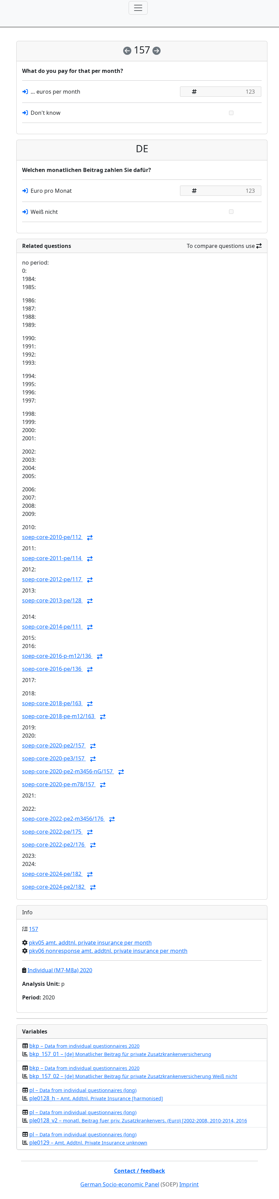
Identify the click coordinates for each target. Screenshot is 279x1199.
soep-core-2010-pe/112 (52, 537)
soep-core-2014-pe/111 (52, 626)
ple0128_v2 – (138, 1120)
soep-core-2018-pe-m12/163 (59, 716)
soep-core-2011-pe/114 (52, 558)
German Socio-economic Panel (119, 1184)
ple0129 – (88, 1142)
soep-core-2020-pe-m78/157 (59, 784)
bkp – (84, 1046)
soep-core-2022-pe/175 (52, 831)
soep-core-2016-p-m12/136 (57, 656)
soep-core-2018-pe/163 (52, 703)
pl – (82, 1090)
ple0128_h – (96, 1098)
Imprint (189, 1184)
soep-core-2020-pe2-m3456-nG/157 (68, 771)
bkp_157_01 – (120, 1054)
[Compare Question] (90, 537)
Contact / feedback (139, 1170)
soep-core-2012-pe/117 (52, 579)
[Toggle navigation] (138, 8)
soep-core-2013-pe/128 (52, 600)
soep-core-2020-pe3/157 (54, 758)
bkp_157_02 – (133, 1076)
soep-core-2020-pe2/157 (54, 745)
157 (33, 929)
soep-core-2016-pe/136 (52, 669)
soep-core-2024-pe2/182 (54, 886)
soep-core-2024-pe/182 (52, 874)
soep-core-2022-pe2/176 (54, 844)
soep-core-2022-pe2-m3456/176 (63, 818)
